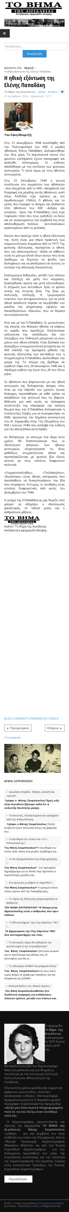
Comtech (34, 1206)
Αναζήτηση (34, 54)
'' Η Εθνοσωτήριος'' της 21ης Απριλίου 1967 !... (32, 924)
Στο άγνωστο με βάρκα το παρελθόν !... (31, 882)
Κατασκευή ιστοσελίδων (51, 1203)
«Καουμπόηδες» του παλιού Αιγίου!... (29, 986)
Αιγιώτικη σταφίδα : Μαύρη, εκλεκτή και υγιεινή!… (30, 793)
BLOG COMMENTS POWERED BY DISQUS (31, 719)
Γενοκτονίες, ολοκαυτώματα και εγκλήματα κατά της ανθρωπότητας (32, 817)
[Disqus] (34, 580)
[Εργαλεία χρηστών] (62, 91)
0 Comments (12, 738)
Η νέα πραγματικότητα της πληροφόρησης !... (31, 861)
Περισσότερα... (18, 1179)
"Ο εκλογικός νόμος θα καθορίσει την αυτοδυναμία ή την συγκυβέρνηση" (29, 944)
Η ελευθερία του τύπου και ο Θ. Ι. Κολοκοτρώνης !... (27, 841)
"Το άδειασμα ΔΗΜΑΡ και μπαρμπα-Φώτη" (32, 966)
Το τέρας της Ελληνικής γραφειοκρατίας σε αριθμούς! (32, 900)
